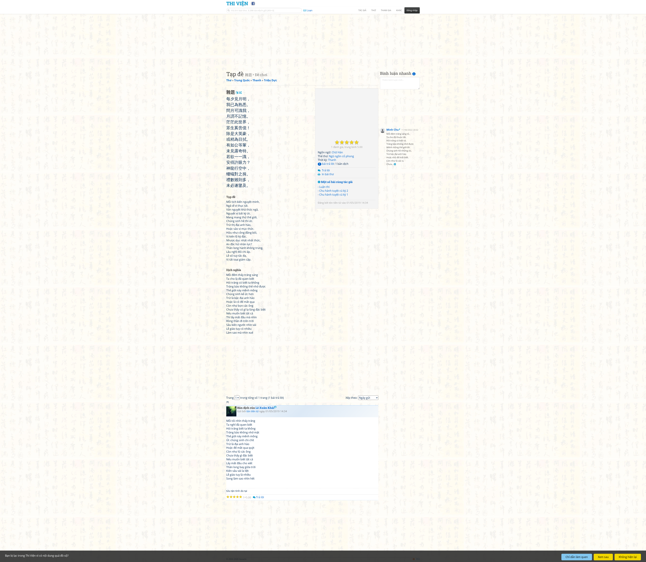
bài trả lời (326, 164)
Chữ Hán (337, 152)
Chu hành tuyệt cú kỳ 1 (333, 194)
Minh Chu (392, 129)
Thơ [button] (373, 10)
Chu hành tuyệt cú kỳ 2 (333, 191)
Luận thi (324, 187)
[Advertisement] (323, 39)
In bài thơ (328, 174)
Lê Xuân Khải (265, 408)
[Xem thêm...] (395, 164)
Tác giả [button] (362, 10)
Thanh (332, 160)
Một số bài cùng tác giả (336, 182)
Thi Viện (237, 3)
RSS (418, 559)
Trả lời (326, 170)
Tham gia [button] (386, 10)
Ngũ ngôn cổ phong (341, 156)
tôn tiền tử (335, 202)
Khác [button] (399, 10)
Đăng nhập (412, 10)
